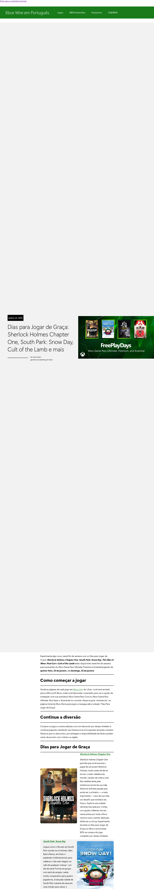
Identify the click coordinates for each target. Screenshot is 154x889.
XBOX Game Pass (77, 12)
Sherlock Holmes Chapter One (95, 754)
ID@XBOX (112, 12)
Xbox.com (78, 689)
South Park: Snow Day (54, 841)
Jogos (60, 12)
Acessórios (96, 12)
